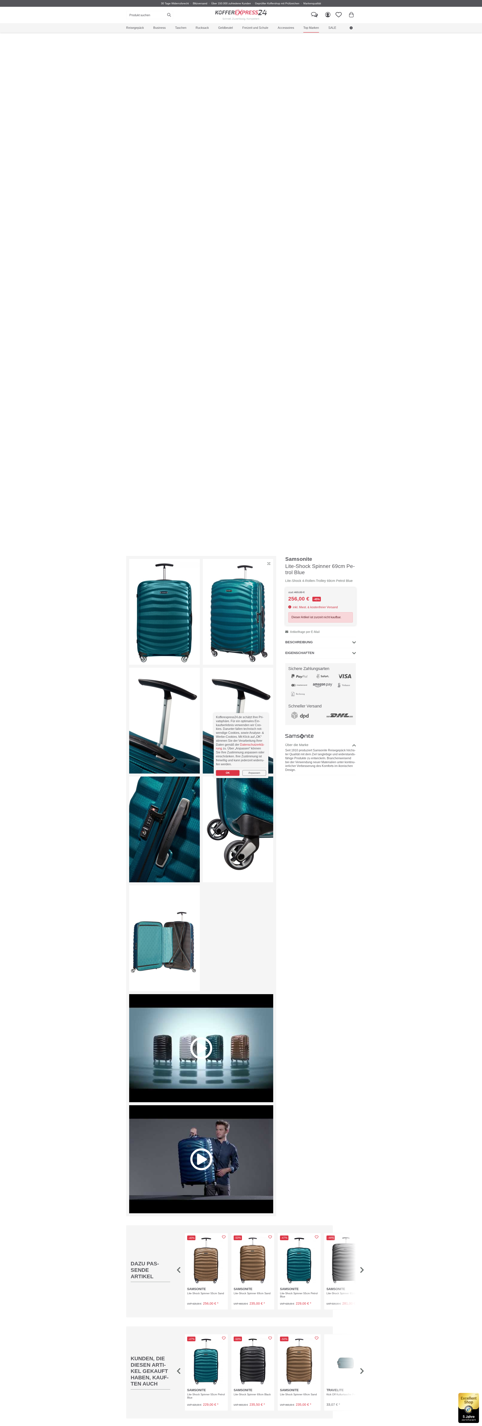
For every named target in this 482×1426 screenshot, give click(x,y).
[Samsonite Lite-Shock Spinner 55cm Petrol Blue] (299, 1259)
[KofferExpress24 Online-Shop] (241, 15)
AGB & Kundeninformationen (332, 37)
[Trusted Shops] (468, 1408)
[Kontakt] (314, 15)
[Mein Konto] (328, 15)
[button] (179, 1270)
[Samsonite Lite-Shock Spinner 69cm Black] (252, 1361)
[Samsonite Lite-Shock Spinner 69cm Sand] (252, 1259)
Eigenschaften (299, 653)
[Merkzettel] (340, 15)
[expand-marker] (269, 564)
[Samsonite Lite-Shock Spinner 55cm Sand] (206, 1259)
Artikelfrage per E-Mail (305, 631)
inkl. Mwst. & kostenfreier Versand (315, 607)
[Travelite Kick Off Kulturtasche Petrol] (345, 1361)
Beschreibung (299, 642)
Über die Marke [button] (296, 745)
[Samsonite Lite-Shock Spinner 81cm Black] (345, 1259)
